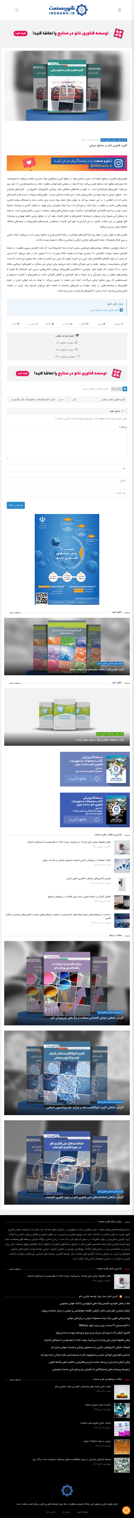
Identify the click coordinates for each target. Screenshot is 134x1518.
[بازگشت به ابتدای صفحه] (3, 1515)
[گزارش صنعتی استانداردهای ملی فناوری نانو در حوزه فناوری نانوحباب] (67, 1162)
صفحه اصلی (82, 1512)
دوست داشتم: (65, 343)
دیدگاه (123, 427)
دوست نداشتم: (65, 350)
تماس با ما (51, 1512)
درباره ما (66, 1512)
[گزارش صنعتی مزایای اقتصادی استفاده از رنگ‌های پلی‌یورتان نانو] (67, 983)
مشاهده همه (15, 612)
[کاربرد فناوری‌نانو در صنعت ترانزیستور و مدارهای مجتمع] (67, 646)
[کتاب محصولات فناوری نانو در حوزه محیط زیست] (67, 717)
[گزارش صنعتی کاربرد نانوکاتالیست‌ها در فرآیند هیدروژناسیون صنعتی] (67, 1073)
